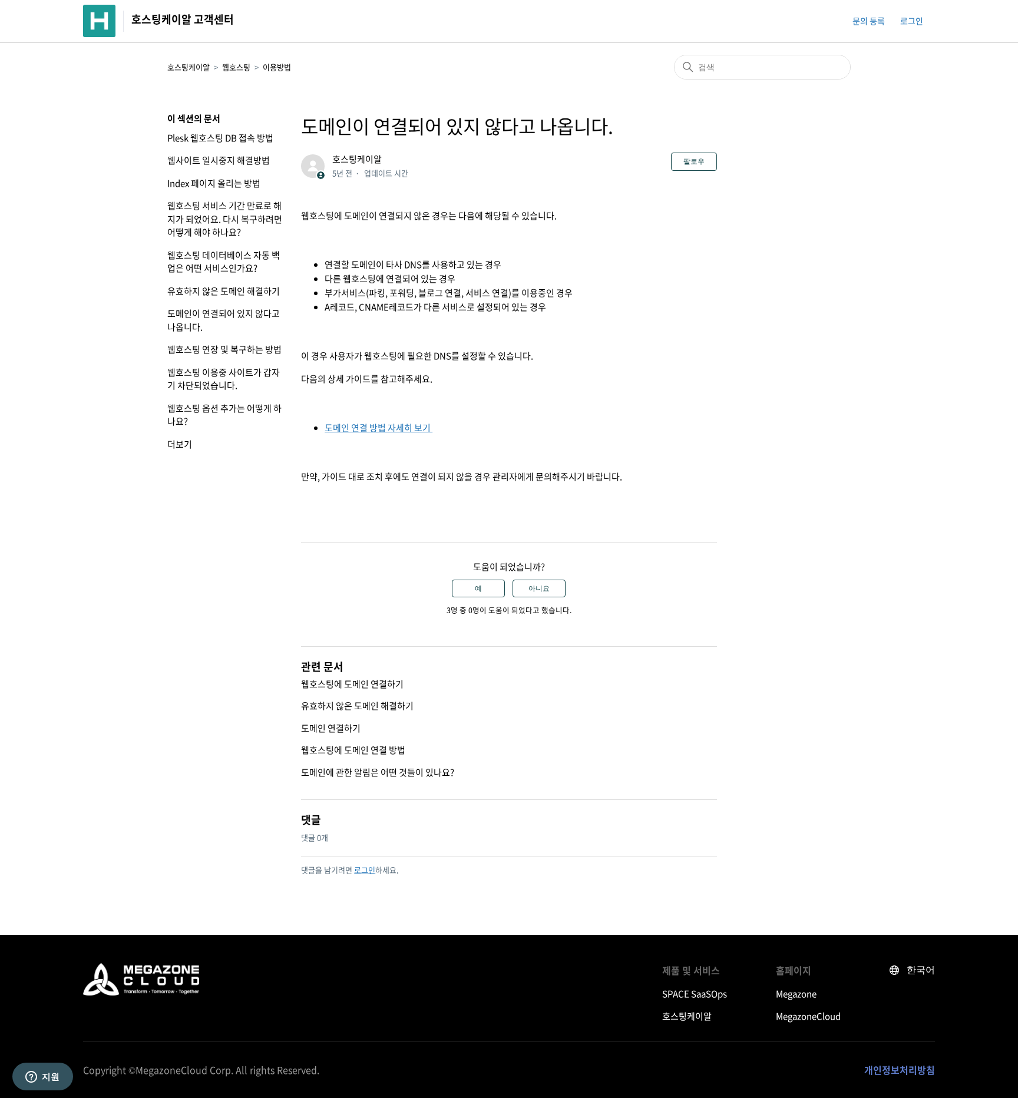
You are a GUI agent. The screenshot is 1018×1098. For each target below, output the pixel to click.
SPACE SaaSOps (694, 993)
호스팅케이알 (188, 66)
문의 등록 (868, 21)
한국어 (921, 970)
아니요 (539, 588)
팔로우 (694, 161)
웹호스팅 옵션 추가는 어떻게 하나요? (224, 415)
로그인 (364, 869)
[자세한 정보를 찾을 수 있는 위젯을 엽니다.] (42, 1077)
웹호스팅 (236, 66)
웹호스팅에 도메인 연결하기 (352, 683)
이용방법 (277, 66)
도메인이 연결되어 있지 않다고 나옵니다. (223, 320)
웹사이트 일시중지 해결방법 (218, 160)
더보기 (179, 444)
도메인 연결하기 (331, 728)
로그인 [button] (911, 21)
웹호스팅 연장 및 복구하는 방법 (224, 349)
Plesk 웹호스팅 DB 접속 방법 (220, 137)
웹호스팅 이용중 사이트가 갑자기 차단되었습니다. (223, 379)
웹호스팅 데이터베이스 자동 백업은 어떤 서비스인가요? (223, 262)
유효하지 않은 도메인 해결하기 (223, 291)
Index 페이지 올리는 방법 (213, 183)
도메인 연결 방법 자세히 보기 (378, 427)
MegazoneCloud (808, 1016)
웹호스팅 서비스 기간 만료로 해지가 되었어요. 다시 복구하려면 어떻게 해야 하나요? (224, 219)
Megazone (796, 993)
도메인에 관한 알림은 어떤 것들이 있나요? (377, 772)
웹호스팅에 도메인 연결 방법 (353, 749)
